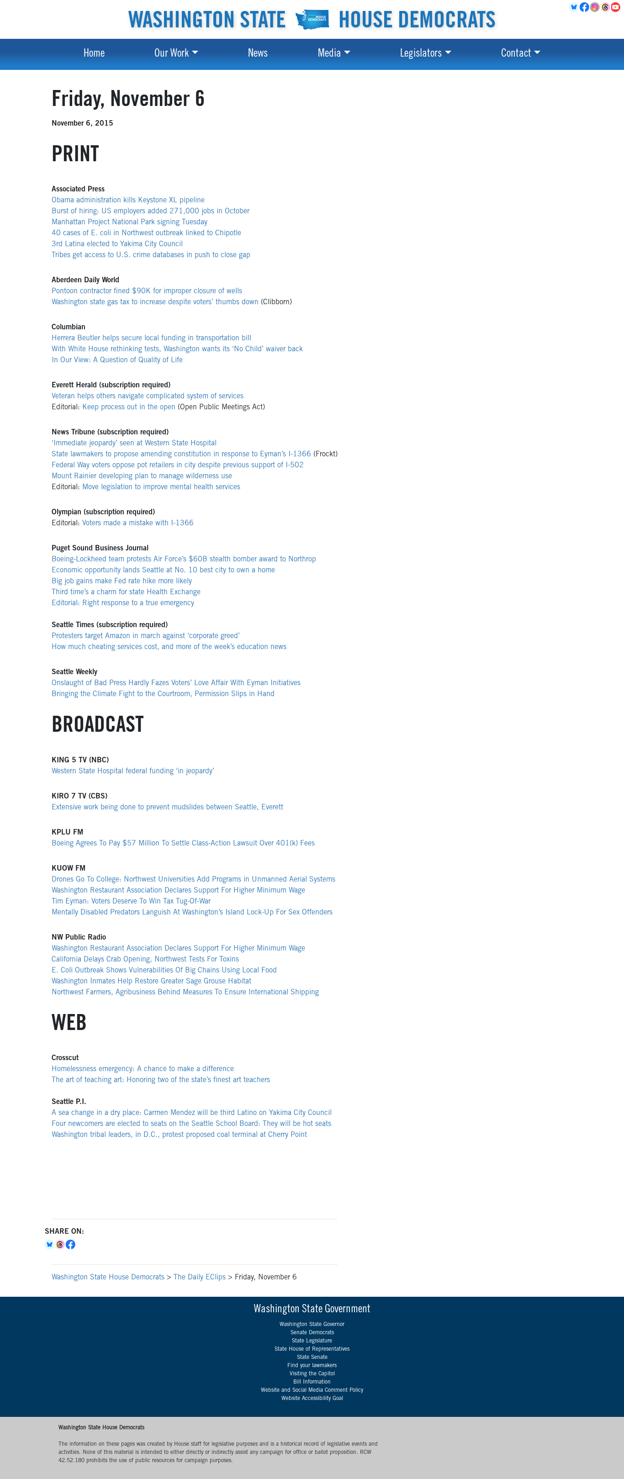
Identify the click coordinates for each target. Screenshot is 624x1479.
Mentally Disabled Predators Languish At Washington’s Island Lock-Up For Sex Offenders (192, 912)
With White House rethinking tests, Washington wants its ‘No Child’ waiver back (177, 349)
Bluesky (50, 1245)
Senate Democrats (312, 1333)
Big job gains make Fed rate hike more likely (122, 581)
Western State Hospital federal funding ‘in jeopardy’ (133, 771)
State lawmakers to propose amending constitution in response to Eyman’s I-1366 (181, 454)
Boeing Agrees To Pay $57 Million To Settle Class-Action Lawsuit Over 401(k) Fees (183, 843)
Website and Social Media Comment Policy (312, 1390)
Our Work (171, 54)
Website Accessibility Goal (312, 1398)
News (258, 54)
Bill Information (312, 1382)
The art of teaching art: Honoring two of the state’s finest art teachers (161, 1080)
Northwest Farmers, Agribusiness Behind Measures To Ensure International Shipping (185, 992)
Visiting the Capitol (312, 1374)
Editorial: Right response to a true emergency (123, 603)
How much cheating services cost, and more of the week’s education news (169, 647)
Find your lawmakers (312, 1365)
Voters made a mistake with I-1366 (138, 523)
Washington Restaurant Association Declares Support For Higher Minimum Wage (178, 890)
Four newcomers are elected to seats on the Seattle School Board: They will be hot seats (191, 1124)
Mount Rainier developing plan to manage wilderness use (142, 476)
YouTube (616, 7)
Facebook (585, 7)
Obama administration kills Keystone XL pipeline (128, 200)
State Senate (312, 1357)
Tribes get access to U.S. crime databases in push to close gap (151, 255)
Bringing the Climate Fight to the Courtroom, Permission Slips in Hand (163, 694)
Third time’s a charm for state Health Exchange (126, 592)
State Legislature (312, 1341)
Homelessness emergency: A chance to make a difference (143, 1069)
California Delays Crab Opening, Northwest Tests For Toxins (145, 959)
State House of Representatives (312, 1349)
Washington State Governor (312, 1324)
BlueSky (574, 7)
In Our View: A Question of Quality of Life (117, 360)
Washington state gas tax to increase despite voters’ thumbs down (155, 302)
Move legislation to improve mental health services (161, 487)
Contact (516, 54)
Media (329, 54)
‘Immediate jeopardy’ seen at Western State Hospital (134, 443)
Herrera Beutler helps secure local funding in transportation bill (151, 338)
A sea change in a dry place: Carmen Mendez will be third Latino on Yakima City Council (192, 1113)
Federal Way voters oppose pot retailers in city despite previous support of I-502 (178, 465)
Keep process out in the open (130, 407)
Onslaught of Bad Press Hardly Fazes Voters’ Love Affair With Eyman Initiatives (176, 683)
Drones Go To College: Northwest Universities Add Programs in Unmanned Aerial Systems (193, 879)
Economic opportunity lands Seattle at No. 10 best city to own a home (163, 570)
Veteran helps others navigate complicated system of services (147, 396)
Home (94, 54)
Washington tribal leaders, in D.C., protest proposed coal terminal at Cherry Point (179, 1135)
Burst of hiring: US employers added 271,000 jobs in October (150, 211)
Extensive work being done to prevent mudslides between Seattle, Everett (167, 807)
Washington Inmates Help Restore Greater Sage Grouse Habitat (151, 981)
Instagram (595, 7)
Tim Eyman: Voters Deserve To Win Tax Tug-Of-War (131, 901)
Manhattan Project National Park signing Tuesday (129, 222)
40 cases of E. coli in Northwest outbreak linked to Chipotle (146, 233)
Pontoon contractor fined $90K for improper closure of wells (147, 291)
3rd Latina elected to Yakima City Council (117, 244)
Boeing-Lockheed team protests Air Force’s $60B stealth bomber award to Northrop (184, 559)
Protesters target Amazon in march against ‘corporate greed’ (146, 636)
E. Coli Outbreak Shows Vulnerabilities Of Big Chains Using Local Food (164, 970)
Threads (606, 7)
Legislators (421, 54)
